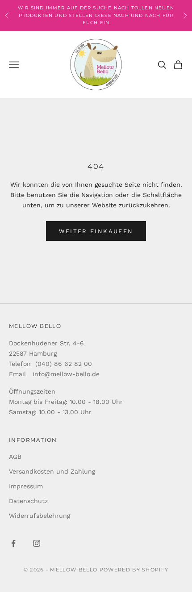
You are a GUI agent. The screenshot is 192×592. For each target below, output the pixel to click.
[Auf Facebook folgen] (13, 543)
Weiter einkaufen (96, 231)
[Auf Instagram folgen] (36, 543)
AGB (15, 456)
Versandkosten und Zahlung (52, 471)
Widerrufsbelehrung (39, 515)
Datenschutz (28, 500)
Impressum (26, 486)
